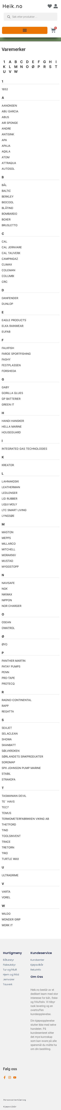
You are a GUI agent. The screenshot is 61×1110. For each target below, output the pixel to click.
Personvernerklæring (14, 1100)
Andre (6, 128)
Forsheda (9, 371)
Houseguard (11, 432)
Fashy (6, 359)
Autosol (8, 168)
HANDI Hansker (13, 421)
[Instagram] (9, 1077)
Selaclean (10, 733)
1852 (5, 89)
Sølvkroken (10, 750)
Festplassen (11, 365)
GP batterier (11, 398)
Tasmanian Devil (14, 795)
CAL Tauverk (11, 253)
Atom (5, 157)
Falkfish (8, 348)
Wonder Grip (11, 919)
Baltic (6, 190)
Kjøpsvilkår (36, 964)
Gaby (5, 387)
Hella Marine (12, 426)
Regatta (8, 711)
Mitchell (8, 549)
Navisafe (8, 583)
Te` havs (8, 801)
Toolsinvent (11, 836)
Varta (6, 891)
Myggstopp (10, 566)
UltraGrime (10, 875)
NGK (4, 588)
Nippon (7, 600)
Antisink (8, 134)
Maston (7, 532)
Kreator (8, 465)
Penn (5, 672)
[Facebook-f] (4, 1077)
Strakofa (8, 779)
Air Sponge (10, 122)
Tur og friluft (10, 969)
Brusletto (9, 225)
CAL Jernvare (12, 247)
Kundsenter (37, 960)
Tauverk (7, 984)
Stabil (6, 773)
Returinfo (35, 969)
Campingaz (10, 258)
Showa (7, 739)
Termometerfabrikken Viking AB (25, 818)
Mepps (6, 538)
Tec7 (5, 807)
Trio (5, 853)
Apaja (6, 145)
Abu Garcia (10, 111)
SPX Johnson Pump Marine (21, 768)
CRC (4, 281)
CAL (4, 241)
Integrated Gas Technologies (24, 448)
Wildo (6, 913)
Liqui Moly (9, 504)
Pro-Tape (8, 678)
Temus (6, 813)
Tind (5, 830)
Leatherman (11, 487)
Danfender (10, 298)
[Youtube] (14, 1077)
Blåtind (7, 208)
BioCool (8, 202)
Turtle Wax (10, 859)
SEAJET (7, 727)
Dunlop (7, 303)
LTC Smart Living (14, 510)
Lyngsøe (8, 515)
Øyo (4, 644)
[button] (24, 30)
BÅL (4, 185)
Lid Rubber (9, 498)
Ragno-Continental (17, 700)
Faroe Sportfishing (16, 353)
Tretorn (8, 847)
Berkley (8, 196)
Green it (8, 404)
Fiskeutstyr (9, 964)
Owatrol (8, 628)
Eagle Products (14, 320)
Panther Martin (13, 660)
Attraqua (9, 163)
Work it (7, 925)
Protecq (8, 683)
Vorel (6, 897)
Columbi (8, 276)
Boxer (6, 219)
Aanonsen (9, 105)
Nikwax (7, 594)
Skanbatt (9, 745)
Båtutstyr (8, 960)
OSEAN (6, 622)
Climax (7, 264)
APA (4, 140)
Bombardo (9, 213)
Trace (6, 841)
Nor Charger (11, 606)
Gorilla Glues (12, 393)
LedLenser (9, 493)
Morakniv (9, 555)
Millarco (9, 543)
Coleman (8, 270)
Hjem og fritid (11, 974)
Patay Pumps (11, 666)
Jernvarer (8, 979)
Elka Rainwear (12, 326)
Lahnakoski (10, 481)
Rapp (5, 705)
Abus (5, 117)
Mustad (7, 561)
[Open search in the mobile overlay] (30, 16)
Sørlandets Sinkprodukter (22, 756)
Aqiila (6, 151)
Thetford (9, 824)
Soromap (8, 762)
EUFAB (6, 331)
